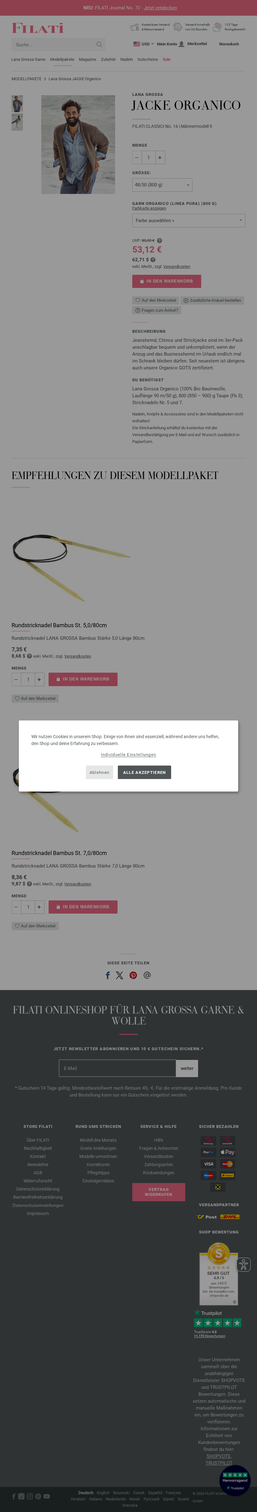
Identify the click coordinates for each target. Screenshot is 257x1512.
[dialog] (128, 756)
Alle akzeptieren (144, 772)
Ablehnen (99, 772)
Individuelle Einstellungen (128, 754)
